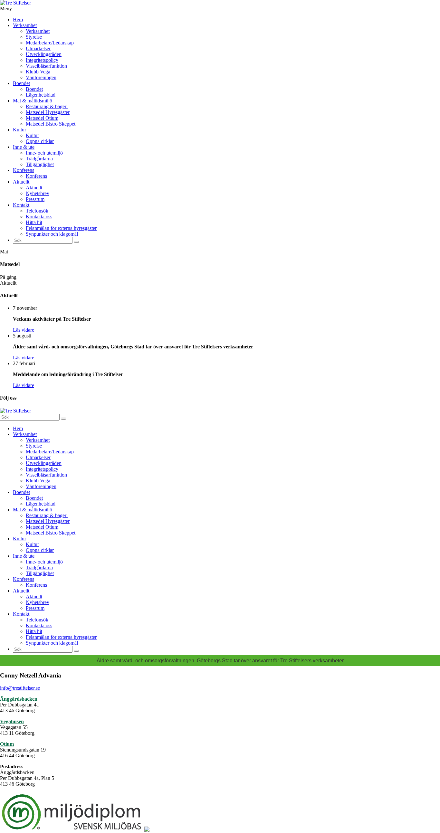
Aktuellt (21, 182)
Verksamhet (25, 25)
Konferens (23, 170)
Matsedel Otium (42, 118)
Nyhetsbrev (37, 193)
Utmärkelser (38, 48)
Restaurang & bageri (47, 106)
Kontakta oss (39, 216)
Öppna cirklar (40, 141)
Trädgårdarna (39, 158)
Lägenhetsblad (40, 95)
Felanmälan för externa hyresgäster (61, 228)
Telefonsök (37, 210)
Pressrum (35, 199)
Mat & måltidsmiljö (32, 100)
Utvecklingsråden (44, 54)
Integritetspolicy (42, 60)
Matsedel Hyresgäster (48, 112)
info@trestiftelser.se (20, 688)
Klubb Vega (38, 71)
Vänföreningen (41, 77)
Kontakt (21, 205)
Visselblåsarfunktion (46, 66)
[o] (76, 242)
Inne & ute (23, 147)
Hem (18, 19)
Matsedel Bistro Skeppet (50, 124)
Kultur (19, 129)
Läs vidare (23, 330)
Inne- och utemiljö (44, 153)
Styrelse (34, 37)
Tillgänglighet (40, 164)
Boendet (21, 83)
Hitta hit (34, 222)
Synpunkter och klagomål (52, 234)
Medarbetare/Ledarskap (50, 42)
